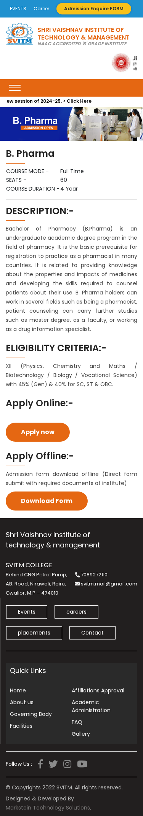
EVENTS (18, 8)
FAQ (77, 722)
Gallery (81, 734)
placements (34, 632)
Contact (92, 632)
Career (41, 8)
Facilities (21, 726)
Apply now (38, 432)
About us (22, 702)
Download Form (46, 500)
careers (76, 612)
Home (18, 690)
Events (26, 612)
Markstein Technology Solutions (48, 807)
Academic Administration (91, 706)
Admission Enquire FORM (94, 8)
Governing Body (31, 714)
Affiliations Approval (98, 690)
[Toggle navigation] (15, 88)
